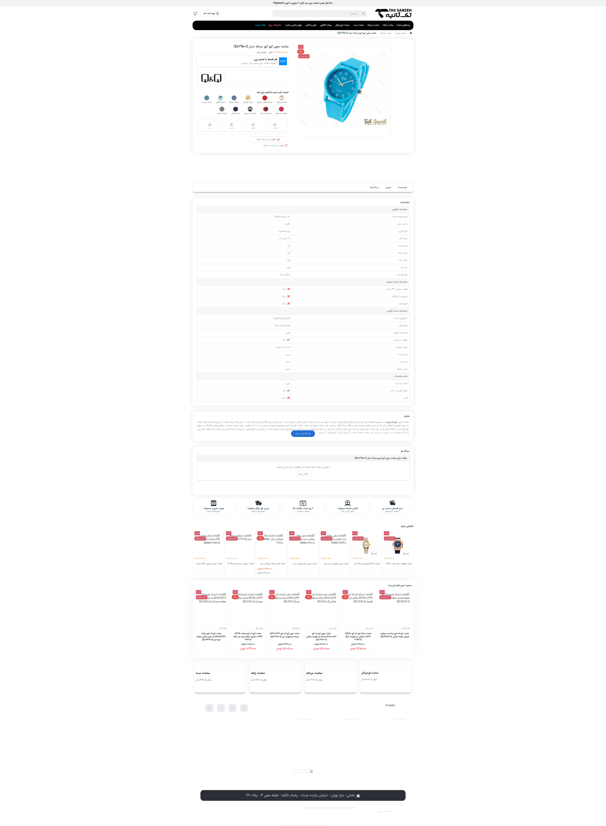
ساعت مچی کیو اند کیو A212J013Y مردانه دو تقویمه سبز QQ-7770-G (284, 635)
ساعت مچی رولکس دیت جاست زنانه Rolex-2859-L (334, 563)
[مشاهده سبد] (196, 13)
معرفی (388, 187)
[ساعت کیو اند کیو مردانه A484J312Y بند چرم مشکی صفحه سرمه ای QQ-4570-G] (211, 607)
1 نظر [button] (271, 52)
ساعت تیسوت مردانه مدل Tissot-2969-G (240, 563)
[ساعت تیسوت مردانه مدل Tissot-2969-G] (240, 545)
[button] (268, 139)
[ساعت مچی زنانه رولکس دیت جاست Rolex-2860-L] (303, 545)
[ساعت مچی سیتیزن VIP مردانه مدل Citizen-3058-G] (208, 545)
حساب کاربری (398, 719)
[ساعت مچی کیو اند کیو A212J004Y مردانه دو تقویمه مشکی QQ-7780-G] (321, 607)
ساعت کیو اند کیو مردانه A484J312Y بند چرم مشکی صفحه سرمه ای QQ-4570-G (211, 636)
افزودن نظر (303, 474)
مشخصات (402, 187)
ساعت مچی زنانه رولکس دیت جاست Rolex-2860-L (303, 563)
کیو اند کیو (392, 422)
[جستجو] (363, 13)
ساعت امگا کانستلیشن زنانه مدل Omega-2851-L (366, 563)
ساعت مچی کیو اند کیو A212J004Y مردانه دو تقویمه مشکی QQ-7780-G (321, 636)
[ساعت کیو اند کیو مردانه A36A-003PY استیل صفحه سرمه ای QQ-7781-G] (248, 607)
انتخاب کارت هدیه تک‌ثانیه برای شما (273, 92)
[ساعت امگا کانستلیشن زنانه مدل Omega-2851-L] (366, 545)
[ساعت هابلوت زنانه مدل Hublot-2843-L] (397, 545)
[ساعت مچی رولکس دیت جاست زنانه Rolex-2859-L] (334, 545)
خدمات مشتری (350, 719)
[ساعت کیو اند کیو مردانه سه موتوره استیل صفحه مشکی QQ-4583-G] (395, 607)
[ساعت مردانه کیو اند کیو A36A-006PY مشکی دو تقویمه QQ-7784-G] (358, 607)
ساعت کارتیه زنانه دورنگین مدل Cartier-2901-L (271, 563)
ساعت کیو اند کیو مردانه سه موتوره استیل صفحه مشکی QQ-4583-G (394, 635)
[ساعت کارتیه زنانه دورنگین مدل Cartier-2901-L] (271, 545)
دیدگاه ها (374, 187)
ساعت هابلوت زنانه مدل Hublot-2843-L (398, 563)
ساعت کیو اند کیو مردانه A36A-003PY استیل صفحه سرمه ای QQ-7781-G (248, 636)
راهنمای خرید (304, 719)
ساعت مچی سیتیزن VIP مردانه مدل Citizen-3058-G (208, 563)
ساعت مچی (400, 33)
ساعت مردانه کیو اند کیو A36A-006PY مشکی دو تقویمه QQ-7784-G (358, 636)
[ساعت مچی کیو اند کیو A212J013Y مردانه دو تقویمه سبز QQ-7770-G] (284, 607)
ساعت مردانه (386, 33)
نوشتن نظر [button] (261, 52)
